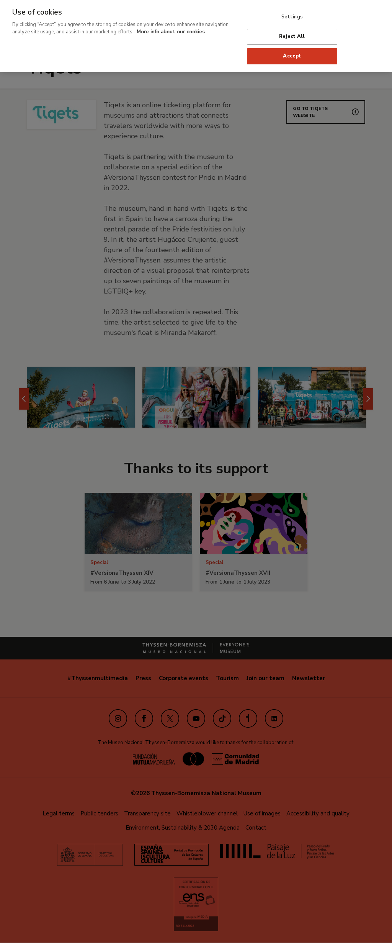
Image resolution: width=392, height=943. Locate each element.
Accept (292, 55)
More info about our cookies (171, 31)
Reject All (292, 36)
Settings (292, 16)
